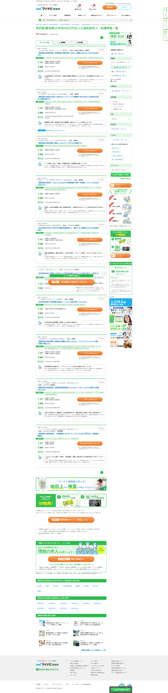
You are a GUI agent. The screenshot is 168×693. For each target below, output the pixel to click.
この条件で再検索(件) (121, 689)
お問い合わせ (73, 672)
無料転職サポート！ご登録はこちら (70, 520)
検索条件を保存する (125, 178)
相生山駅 (95, 586)
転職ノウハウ (82, 15)
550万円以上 (97, 603)
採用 (67, 684)
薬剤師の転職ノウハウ (117, 661)
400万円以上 (63, 603)
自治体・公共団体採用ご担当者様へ (79, 665)
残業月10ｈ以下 (115, 148)
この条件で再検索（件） (121, 174)
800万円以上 (75, 608)
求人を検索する (126, 15)
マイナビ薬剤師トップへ (76, 661)
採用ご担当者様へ (110, 3)
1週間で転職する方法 (116, 670)
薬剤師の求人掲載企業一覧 (97, 672)
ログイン (125, 7)
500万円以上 (86, 603)
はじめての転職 (115, 665)
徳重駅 (39, 591)
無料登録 (110, 7)
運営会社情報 (94, 675)
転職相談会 (67, 15)
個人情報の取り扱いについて (77, 668)
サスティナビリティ (57, 684)
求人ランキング (111, 15)
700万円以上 (63, 608)
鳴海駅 (78, 586)
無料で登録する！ (72, 559)
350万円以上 (52, 603)
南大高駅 (86, 586)
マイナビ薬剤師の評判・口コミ (119, 672)
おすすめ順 (45, 42)
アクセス (46, 684)
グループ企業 (75, 684)
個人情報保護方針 (86, 684)
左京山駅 (55, 586)
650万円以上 (52, 608)
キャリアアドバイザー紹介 (97, 665)
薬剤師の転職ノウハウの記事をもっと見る (93, 650)
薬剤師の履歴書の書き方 (117, 663)
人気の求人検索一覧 (96, 670)
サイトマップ (73, 675)
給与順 (80, 42)
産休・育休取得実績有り (117, 159)
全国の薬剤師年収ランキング (118, 668)
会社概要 (38, 684)
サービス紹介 (53, 15)
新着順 (63, 42)
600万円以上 (41, 608)
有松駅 (39, 586)
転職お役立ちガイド (97, 15)
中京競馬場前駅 (67, 586)
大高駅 (47, 586)
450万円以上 (75, 603)
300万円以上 (41, 603)
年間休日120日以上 (116, 152)
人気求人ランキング (96, 668)
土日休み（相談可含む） (117, 155)
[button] (101, 50)
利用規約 (72, 670)
